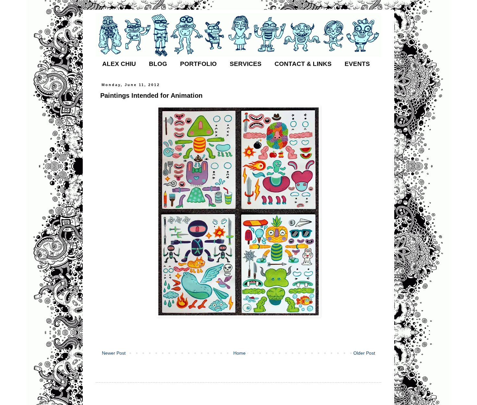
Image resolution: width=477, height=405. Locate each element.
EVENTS (357, 63)
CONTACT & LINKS (303, 63)
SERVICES (246, 63)
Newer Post (114, 353)
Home (239, 353)
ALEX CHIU (119, 63)
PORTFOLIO (198, 63)
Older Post (364, 353)
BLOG (158, 63)
